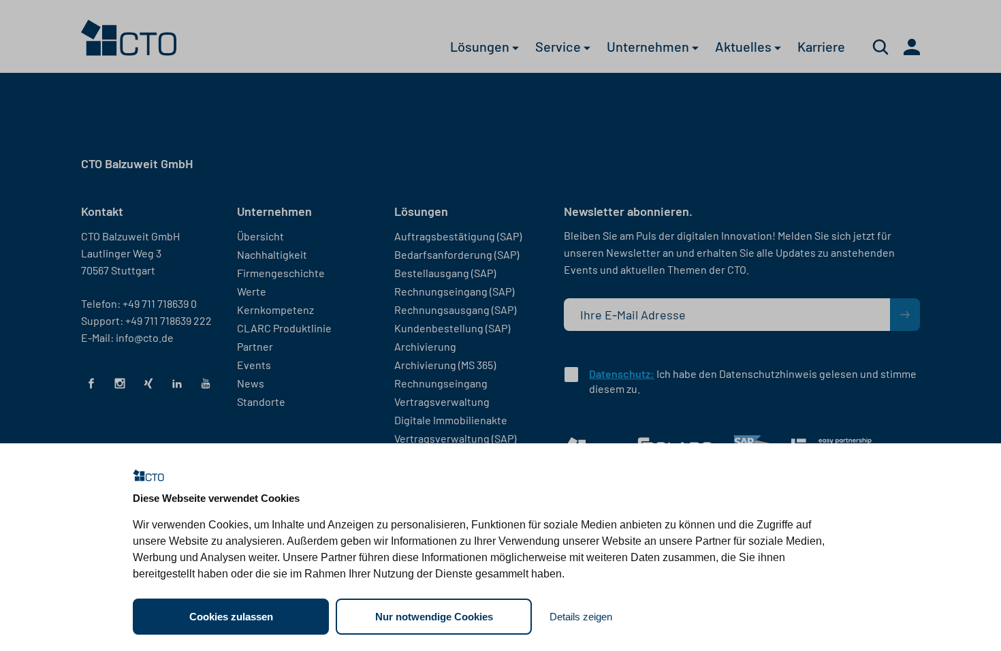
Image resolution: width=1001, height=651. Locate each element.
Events (254, 364)
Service (559, 48)
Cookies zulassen (231, 616)
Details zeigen (581, 616)
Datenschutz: (621, 373)
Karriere (821, 48)
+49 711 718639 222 (168, 320)
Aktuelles (744, 48)
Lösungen (481, 48)
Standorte (261, 401)
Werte (251, 291)
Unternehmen (649, 48)
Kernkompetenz (275, 309)
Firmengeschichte (281, 272)
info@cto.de (145, 337)
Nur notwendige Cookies (434, 616)
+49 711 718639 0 (160, 303)
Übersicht (260, 235)
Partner (255, 346)
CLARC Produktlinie (284, 327)
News (250, 383)
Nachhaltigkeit (272, 254)
